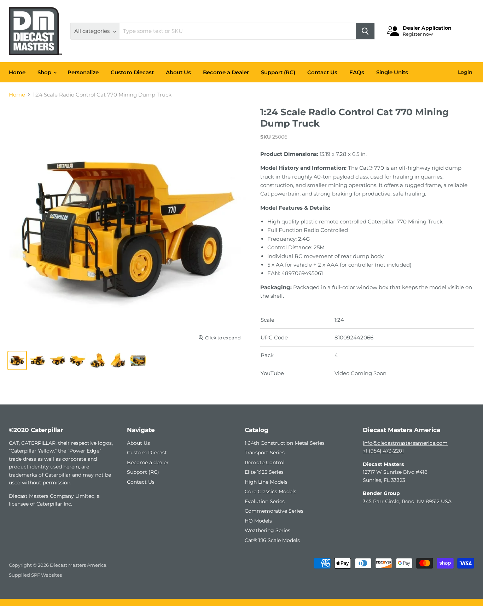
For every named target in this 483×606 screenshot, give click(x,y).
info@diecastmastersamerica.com (405, 443)
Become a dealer (148, 462)
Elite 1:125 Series (264, 472)
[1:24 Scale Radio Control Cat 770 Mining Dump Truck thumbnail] (17, 360)
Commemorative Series (274, 511)
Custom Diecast (132, 72)
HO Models (258, 521)
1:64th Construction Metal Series (285, 443)
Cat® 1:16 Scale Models (272, 540)
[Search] (365, 31)
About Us (178, 72)
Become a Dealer (226, 72)
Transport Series (265, 452)
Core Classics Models (270, 491)
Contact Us (322, 72)
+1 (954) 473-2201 (383, 451)
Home (17, 72)
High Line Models (266, 482)
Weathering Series (267, 530)
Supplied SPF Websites (35, 575)
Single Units (392, 72)
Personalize (83, 72)
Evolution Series (265, 501)
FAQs (356, 72)
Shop (45, 72)
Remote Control (265, 462)
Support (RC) (278, 72)
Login (465, 72)
